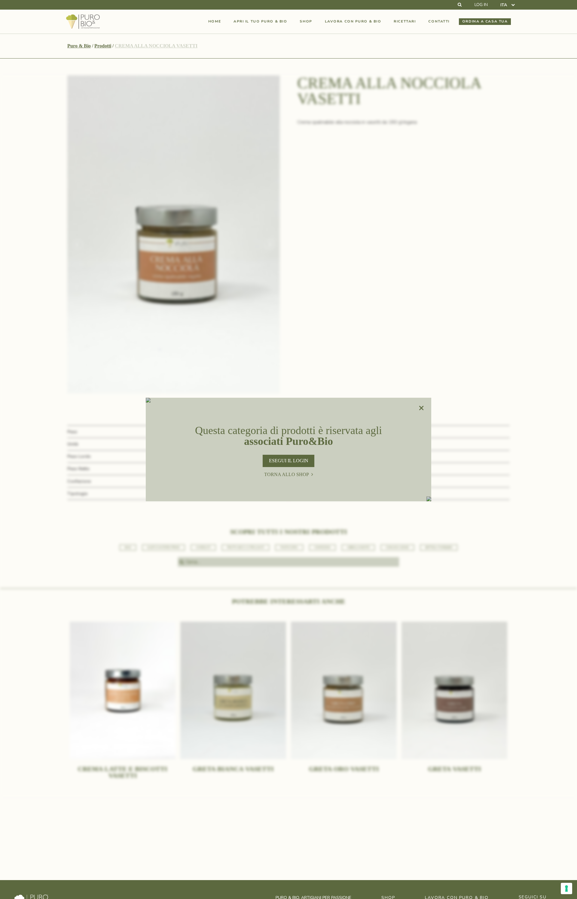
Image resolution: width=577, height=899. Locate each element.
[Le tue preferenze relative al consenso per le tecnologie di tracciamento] (566, 888)
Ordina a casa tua (485, 21)
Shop (306, 21)
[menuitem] (507, 5)
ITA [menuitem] (503, 5)
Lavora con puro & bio (353, 21)
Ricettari (405, 21)
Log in (481, 5)
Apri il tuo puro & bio (260, 21)
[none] (507, 5)
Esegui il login (288, 460)
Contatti (438, 21)
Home (214, 21)
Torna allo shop (286, 474)
